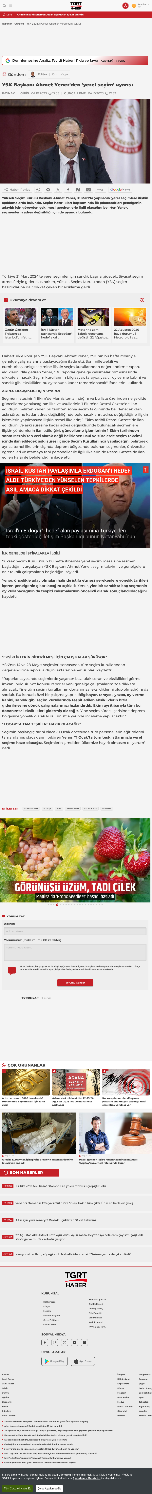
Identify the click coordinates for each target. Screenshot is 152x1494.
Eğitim (5, 1397)
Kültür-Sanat (123, 1379)
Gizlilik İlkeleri (96, 1304)
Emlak (5, 1406)
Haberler (7, 23)
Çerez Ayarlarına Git (49, 1488)
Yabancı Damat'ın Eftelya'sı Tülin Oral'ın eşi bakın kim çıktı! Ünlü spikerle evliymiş (74, 1203)
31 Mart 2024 (27, 276)
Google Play (57, 1361)
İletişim (47, 1311)
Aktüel (5, 1374)
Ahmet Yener (76, 356)
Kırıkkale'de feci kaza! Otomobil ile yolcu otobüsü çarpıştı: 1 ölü (60, 1186)
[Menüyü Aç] (10, 6)
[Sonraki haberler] (142, 300)
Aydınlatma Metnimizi (86, 1478)
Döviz (5, 1388)
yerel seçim (54, 276)
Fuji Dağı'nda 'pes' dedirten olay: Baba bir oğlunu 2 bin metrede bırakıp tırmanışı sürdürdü (50, 1453)
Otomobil (122, 1411)
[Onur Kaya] (33, 74)
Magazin (121, 1393)
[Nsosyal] (78, 190)
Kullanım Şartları (97, 1299)
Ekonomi (6, 1402)
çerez (67, 1474)
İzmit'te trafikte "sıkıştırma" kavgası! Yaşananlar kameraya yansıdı (37, 1458)
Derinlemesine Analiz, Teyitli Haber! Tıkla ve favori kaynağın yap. (68, 60)
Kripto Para (123, 1383)
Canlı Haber (8, 1383)
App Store (85, 1361)
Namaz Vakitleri (125, 1406)
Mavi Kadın (123, 1397)
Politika (121, 1415)
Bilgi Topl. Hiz (96, 1313)
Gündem (19, 23)
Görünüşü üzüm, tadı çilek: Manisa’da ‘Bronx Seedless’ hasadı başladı (40, 1462)
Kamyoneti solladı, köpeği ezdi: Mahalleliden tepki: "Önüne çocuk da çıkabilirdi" (73, 1254)
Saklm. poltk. (49, 1324)
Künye (46, 1306)
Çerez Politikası (51, 1320)
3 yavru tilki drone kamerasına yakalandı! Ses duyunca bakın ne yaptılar (41, 1449)
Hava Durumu (9, 1415)
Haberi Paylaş (20, 189)
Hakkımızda (49, 1302)
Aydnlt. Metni (96, 1322)
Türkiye (8, 276)
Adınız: (9, 924)
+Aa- (100, 189)
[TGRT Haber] (75, 6)
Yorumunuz (32, 940)
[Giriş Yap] (125, 5)
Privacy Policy (96, 1308)
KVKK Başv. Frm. (97, 1327)
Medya (120, 1402)
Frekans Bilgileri (51, 1315)
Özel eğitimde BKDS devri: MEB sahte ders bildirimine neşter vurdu (38, 1444)
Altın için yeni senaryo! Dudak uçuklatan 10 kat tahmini (50, 14)
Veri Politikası (95, 1317)
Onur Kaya (60, 74)
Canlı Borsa (8, 1379)
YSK (110, 282)
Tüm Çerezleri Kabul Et (17, 1488)
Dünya (5, 1393)
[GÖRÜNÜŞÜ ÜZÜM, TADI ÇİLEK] (75, 860)
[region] (76, 1481)
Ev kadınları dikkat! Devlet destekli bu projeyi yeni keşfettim (35, 1440)
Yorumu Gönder (75, 982)
